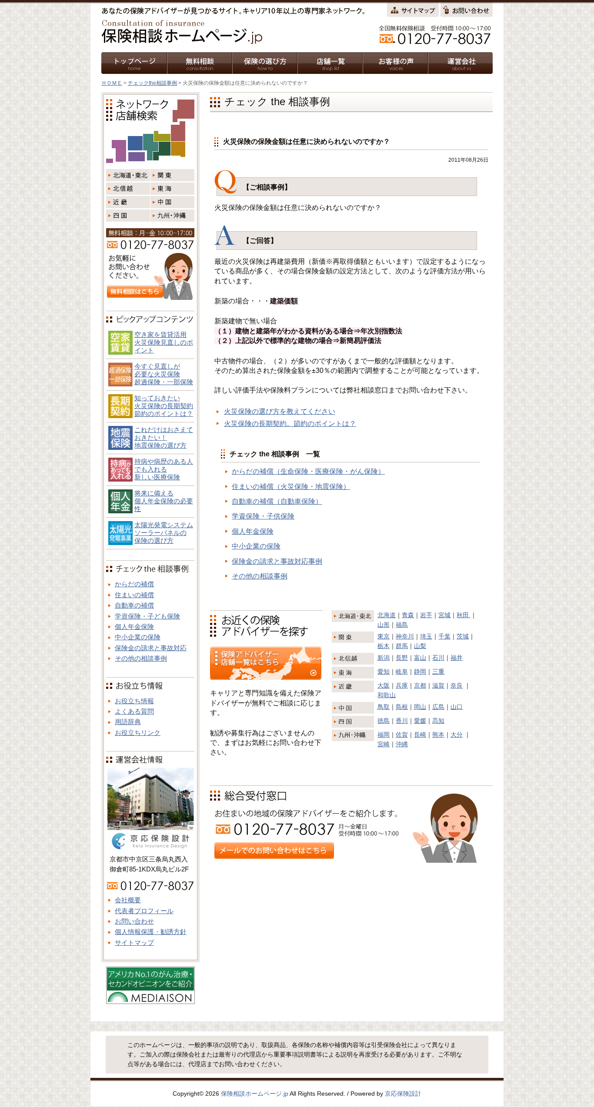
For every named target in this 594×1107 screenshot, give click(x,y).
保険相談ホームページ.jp (254, 1093)
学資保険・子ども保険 (147, 616)
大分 (457, 734)
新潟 (383, 657)
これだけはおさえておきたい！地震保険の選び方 (163, 437)
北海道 (386, 615)
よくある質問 (134, 711)
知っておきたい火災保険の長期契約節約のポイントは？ (163, 405)
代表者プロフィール (144, 910)
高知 (438, 720)
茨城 (463, 636)
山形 (383, 624)
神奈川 (405, 636)
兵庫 (402, 685)
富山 (420, 657)
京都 (420, 685)
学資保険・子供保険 (263, 516)
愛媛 (420, 720)
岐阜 (402, 671)
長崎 (420, 734)
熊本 (438, 734)
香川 (402, 720)
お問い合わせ (134, 921)
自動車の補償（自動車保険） (277, 501)
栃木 (383, 645)
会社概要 (128, 900)
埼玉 (426, 636)
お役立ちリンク (137, 732)
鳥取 (383, 706)
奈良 (457, 685)
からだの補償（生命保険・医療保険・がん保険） (308, 471)
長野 (402, 657)
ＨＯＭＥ (111, 83)
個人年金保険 (253, 531)
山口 (457, 706)
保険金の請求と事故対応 (151, 648)
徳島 (383, 720)
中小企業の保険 (256, 546)
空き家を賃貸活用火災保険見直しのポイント (163, 342)
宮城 (444, 615)
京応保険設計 (403, 1093)
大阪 (383, 685)
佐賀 (402, 734)
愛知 (383, 671)
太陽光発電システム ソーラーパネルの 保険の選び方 (163, 532)
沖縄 (402, 744)
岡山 (420, 706)
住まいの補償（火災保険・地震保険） (291, 486)
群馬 (402, 645)
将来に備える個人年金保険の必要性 (163, 500)
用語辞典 (128, 721)
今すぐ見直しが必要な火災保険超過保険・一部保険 (163, 374)
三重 (438, 671)
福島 (402, 624)
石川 (438, 657)
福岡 (383, 734)
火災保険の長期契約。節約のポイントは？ (290, 423)
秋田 (464, 615)
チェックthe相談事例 (152, 83)
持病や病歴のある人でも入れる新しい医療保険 (163, 469)
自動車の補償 (134, 605)
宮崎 (383, 744)
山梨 (420, 645)
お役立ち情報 (134, 701)
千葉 (444, 636)
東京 (383, 636)
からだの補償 (134, 584)
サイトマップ (134, 942)
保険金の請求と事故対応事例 (277, 561)
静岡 (420, 671)
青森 (408, 615)
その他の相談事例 (259, 576)
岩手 (426, 615)
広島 (438, 706)
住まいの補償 (134, 594)
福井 (457, 657)
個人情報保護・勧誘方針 (151, 931)
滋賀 (438, 685)
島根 (402, 706)
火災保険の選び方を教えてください (279, 411)
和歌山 (386, 694)
